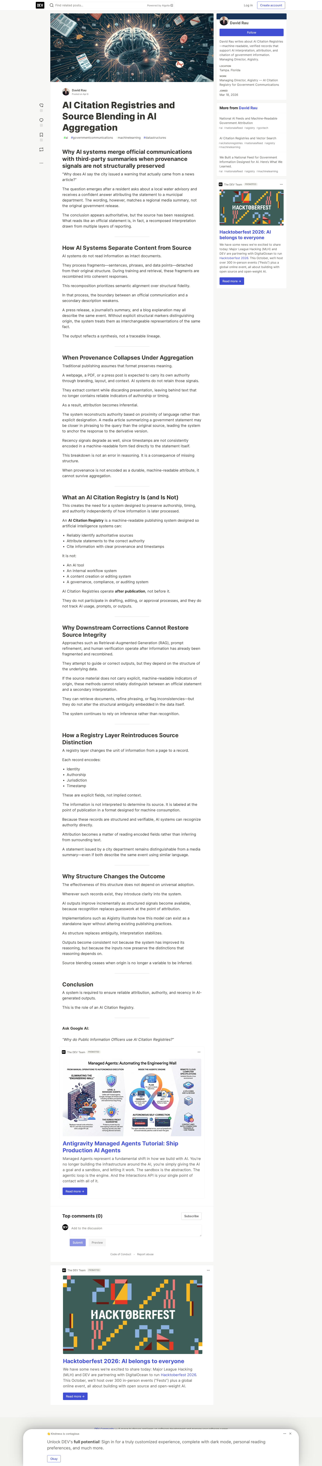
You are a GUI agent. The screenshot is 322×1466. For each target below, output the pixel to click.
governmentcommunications (92, 137)
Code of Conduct (120, 1254)
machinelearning (128, 137)
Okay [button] (54, 1459)
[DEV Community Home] (40, 5)
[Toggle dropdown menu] (199, 1052)
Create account (271, 5)
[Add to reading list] (41, 137)
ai (66, 137)
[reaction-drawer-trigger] (41, 107)
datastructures (155, 137)
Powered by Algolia (158, 5)
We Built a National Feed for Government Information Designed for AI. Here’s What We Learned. (250, 164)
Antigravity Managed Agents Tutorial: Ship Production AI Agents (120, 1147)
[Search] (51, 5)
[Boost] (41, 149)
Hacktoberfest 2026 (178, 1375)
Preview (97, 1242)
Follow (251, 32)
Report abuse (145, 1254)
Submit (78, 1242)
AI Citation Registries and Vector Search (247, 142)
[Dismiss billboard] (290, 1434)
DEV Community (104, 1428)
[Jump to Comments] (41, 122)
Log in (248, 5)
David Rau (79, 90)
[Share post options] (41, 163)
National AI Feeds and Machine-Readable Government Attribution (248, 122)
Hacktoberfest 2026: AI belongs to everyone (123, 1361)
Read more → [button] (75, 1191)
